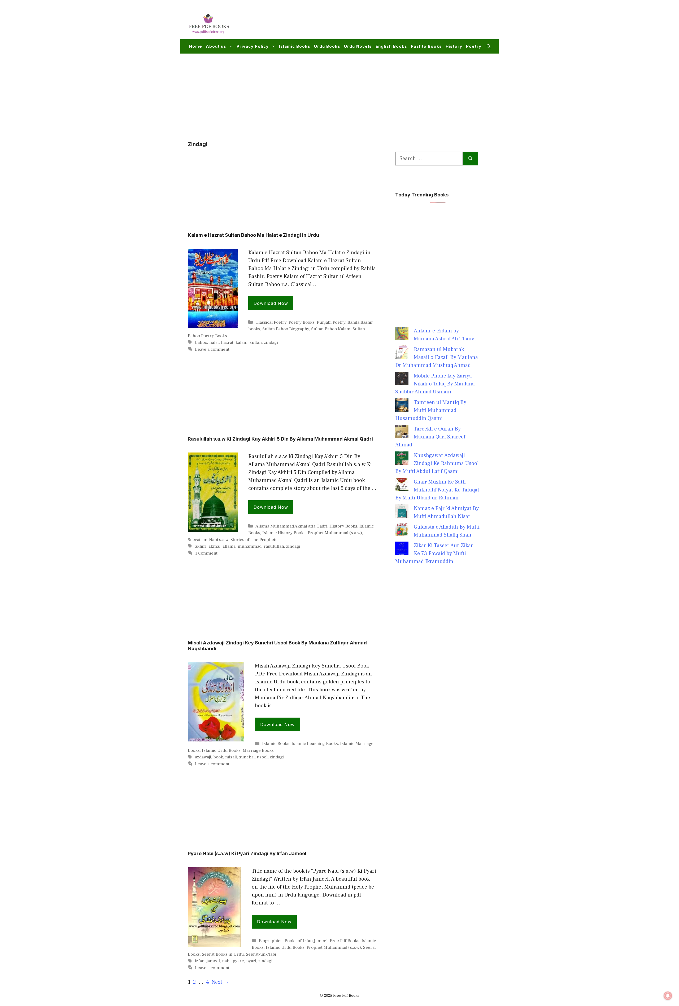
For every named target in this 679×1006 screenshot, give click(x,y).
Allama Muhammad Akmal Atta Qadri (291, 526)
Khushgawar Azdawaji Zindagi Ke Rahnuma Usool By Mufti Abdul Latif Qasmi (437, 463)
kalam (241, 342)
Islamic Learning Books (314, 743)
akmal (214, 546)
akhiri (200, 546)
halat (214, 342)
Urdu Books (327, 46)
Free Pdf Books (344, 941)
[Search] (470, 158)
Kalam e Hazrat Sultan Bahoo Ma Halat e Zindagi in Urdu (253, 235)
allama (229, 546)
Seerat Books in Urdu (223, 954)
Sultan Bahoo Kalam (330, 329)
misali (231, 757)
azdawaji (203, 757)
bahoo (201, 342)
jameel (213, 961)
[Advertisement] (394, 23)
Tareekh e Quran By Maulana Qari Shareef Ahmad (430, 436)
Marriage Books (258, 750)
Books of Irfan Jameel (306, 941)
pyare (238, 961)
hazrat (227, 342)
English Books (391, 46)
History (454, 46)
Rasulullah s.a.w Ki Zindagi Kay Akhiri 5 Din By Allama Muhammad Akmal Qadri (280, 439)
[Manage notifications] (668, 995)
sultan (256, 342)
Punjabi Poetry (331, 322)
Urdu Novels (358, 46)
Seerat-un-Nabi (261, 954)
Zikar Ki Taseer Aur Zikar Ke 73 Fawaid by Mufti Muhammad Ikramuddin (434, 553)
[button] (489, 46)
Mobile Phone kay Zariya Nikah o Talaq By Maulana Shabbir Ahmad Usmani (435, 383)
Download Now (271, 303)
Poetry (473, 46)
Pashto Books (426, 46)
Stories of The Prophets (253, 540)
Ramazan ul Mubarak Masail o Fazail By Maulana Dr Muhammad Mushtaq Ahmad (436, 357)
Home (195, 46)
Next (220, 982)
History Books (343, 526)
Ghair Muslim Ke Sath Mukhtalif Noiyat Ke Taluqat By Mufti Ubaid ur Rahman (437, 489)
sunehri (247, 757)
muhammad (250, 546)
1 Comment (206, 553)
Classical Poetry (270, 322)
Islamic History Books (284, 533)
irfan (199, 961)
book (218, 757)
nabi (226, 961)
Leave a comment (212, 349)
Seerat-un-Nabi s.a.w (208, 540)
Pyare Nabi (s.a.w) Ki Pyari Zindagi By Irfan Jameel (247, 853)
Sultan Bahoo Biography (285, 329)
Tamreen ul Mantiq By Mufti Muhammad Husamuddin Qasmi (430, 410)
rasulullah (274, 546)
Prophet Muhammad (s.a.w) (335, 533)
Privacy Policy (253, 46)
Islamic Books (294, 46)
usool (262, 757)
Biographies (270, 941)
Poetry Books (302, 322)
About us (216, 46)
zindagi (271, 342)
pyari (251, 961)
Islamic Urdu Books (221, 750)
